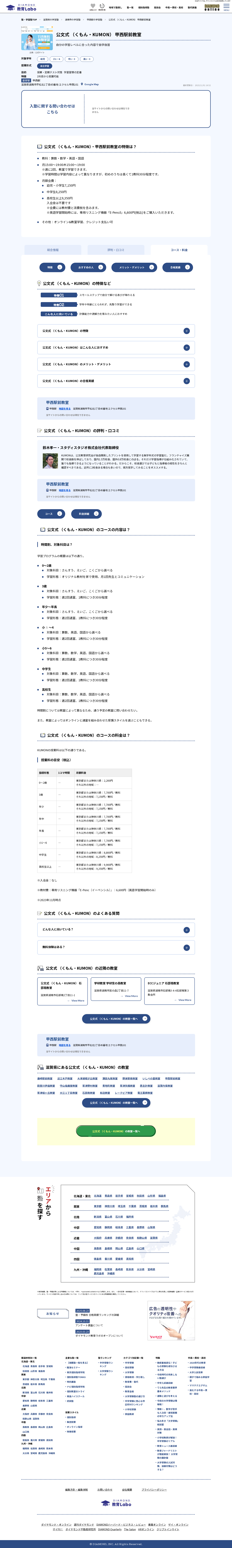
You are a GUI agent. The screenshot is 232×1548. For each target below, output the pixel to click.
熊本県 (130, 1269)
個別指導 (71, 1417)
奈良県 (130, 1238)
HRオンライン (146, 1529)
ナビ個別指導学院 (76, 1386)
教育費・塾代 (131, 1381)
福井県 (130, 1216)
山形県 (151, 1196)
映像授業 (71, 1431)
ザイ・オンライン (178, 1524)
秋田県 (140, 1196)
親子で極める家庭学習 (199, 1378)
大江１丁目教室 (68, 1093)
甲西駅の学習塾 (94, 19)
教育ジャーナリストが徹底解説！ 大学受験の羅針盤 (167, 1454)
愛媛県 (119, 1259)
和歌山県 (142, 1238)
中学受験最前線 (197, 1367)
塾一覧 (130, 7)
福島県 (162, 1196)
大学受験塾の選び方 (135, 1396)
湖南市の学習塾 (72, 19)
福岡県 (97, 1269)
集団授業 (71, 1422)
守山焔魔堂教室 (68, 1086)
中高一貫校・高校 (174, 7)
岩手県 (119, 1196)
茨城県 (143, 1206)
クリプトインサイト (168, 1529)
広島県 (130, 1248)
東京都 (97, 1206)
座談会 (157, 7)
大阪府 (97, 1238)
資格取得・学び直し (135, 1377)
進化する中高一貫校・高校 (198, 1392)
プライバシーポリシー (154, 1489)
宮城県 (130, 1196)
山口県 (140, 1248)
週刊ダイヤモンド (84, 1524)
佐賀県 (108, 1269)
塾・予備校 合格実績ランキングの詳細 (97, 1315)
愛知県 (97, 1227)
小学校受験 (130, 1409)
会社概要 (127, 1489)
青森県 (108, 1196)
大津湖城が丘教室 (87, 1078)
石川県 (119, 1216)
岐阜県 (119, 1227)
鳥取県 (97, 1248)
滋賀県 (154, 1238)
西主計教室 (146, 1086)
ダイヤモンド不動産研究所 (80, 1529)
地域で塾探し (115, 7)
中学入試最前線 (165, 1382)
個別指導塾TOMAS (76, 1377)
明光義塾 (71, 1381)
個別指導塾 (143, 7)
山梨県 (151, 1227)
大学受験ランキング (106, 1372)
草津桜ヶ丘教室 (46, 1093)
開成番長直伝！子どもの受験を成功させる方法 (167, 1366)
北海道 (97, 1196)
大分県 (140, 1269)
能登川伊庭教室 (46, 1086)
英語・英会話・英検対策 (167, 1431)
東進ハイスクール (76, 1396)
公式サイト (40, 52)
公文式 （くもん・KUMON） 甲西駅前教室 (130, 19)
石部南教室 (88, 1093)
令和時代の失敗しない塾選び (167, 1376)
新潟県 (97, 1216)
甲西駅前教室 (172, 1078)
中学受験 (129, 1362)
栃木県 (154, 1206)
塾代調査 (192, 7)
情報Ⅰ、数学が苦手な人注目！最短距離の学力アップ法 (167, 1412)
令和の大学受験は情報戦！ (167, 1402)
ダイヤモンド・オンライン (56, 1524)
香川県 (108, 1259)
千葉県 (132, 1206)
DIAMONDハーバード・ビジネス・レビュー (121, 1524)
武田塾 (70, 1401)
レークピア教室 (124, 1093)
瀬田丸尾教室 (110, 1078)
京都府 (119, 1238)
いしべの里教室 (151, 1078)
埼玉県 (121, 1206)
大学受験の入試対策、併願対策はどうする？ (167, 1466)
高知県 (130, 1259)
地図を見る (65, 408)
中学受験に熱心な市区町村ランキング (135, 1402)
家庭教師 (129, 1414)
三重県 (130, 1227)
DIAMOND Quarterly (110, 1529)
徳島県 (97, 1259)
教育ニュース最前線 (167, 1445)
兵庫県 (108, 1238)
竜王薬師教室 (145, 1093)
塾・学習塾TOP (29, 19)
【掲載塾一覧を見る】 (78, 1362)
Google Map (91, 84)
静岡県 (108, 1227)
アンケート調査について (89, 1325)
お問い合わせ (105, 1489)
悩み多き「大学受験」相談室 (167, 1422)
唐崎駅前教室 (44, 1078)
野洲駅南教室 (130, 1078)
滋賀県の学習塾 (51, 19)
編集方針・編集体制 (76, 1489)
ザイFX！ (58, 1529)
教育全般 (129, 1391)
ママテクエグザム (198, 1385)
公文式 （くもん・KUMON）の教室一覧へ (114, 1019)
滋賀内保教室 (165, 1086)
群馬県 (164, 1206)
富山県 (108, 1216)
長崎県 (119, 1269)
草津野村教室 (90, 1086)
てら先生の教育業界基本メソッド (167, 1389)
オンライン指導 (74, 1426)
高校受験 (129, 1367)
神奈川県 (110, 1206)
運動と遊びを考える (167, 1396)
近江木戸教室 (64, 1078)
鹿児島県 (99, 1273)
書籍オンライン (157, 1524)
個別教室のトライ (76, 1391)
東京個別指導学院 (76, 1372)
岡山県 (119, 1248)
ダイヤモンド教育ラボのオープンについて (99, 1335)
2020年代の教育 (198, 1362)
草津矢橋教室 (127, 1086)
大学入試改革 (196, 1372)
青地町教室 (108, 1086)
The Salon (130, 1529)
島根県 (108, 1248)
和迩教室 (105, 1093)
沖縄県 (111, 1273)
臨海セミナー (73, 1367)
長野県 (140, 1227)
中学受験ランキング (106, 1364)
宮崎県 (151, 1269)
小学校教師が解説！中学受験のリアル (167, 1439)
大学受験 (129, 1372)
